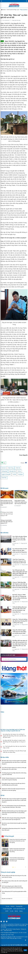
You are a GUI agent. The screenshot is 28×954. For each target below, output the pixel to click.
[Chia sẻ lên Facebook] (26, 463)
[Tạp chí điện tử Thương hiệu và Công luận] (14, 916)
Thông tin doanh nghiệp (8, 872)
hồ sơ (20, 471)
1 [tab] (13, 867)
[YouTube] (4, 921)
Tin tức (7, 906)
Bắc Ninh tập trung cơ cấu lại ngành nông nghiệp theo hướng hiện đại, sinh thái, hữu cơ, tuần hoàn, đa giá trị (14, 762)
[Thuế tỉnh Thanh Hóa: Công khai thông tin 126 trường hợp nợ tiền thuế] (6, 563)
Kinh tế (12, 906)
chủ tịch (4, 468)
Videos (21, 911)
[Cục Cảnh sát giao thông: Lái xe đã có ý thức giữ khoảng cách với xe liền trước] (6, 541)
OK (25, 950)
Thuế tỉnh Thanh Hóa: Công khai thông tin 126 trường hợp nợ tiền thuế (19, 561)
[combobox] (14, 659)
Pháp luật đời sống (16, 20)
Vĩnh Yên (18, 468)
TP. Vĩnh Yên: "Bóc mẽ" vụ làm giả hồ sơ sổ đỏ (14, 16)
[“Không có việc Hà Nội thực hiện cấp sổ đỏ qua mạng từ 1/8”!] (7, 514)
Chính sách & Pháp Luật (13, 9)
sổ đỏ (14, 474)
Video (2, 712)
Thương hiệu (19, 906)
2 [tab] (15, 867)
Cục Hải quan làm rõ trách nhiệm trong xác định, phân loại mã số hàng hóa (19, 550)
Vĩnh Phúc (4, 477)
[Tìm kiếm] (27, 1)
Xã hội (2, 795)
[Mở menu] (1, 1)
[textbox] (14, 659)
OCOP (6, 911)
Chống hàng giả (9, 836)
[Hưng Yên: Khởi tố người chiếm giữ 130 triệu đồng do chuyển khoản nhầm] (6, 633)
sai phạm (21, 474)
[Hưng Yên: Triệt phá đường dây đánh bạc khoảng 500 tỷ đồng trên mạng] (6, 622)
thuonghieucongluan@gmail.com (10, 932)
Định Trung (11, 468)
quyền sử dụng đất (6, 474)
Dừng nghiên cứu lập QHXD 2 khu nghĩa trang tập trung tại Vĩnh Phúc (21, 502)
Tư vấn (11, 911)
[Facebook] (1, 921)
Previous (2, 867)
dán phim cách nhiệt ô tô (7, 898)
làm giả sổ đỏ (13, 471)
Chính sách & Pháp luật (19, 908)
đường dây (4, 471)
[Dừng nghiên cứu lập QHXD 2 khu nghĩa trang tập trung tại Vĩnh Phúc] (21, 494)
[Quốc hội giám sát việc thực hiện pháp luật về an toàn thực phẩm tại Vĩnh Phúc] (7, 494)
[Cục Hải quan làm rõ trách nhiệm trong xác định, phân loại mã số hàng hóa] (6, 552)
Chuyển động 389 (7, 908)
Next (25, 867)
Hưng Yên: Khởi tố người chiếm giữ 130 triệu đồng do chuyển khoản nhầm (19, 631)
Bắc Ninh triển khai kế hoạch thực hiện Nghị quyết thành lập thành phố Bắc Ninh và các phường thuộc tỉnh (14, 812)
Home (4, 9)
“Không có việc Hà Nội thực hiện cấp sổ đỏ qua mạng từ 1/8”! (7, 522)
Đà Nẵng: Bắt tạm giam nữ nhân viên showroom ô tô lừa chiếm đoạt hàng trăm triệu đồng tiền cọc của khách (19, 644)
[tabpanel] (14, 852)
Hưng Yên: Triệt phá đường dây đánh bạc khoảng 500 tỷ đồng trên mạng (19, 621)
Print (4, 463)
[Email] (6, 921)
